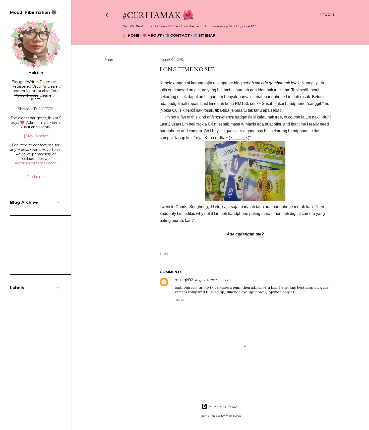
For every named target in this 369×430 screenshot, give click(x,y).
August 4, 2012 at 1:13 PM (213, 280)
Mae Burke (233, 415)
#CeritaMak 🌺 (158, 15)
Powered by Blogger (224, 406)
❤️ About (152, 35)
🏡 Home (130, 35)
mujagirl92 (184, 280)
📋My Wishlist (36, 136)
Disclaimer (36, 176)
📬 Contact (177, 35)
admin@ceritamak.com (35, 163)
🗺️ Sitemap (204, 35)
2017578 (46, 109)
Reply (179, 299)
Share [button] (109, 59)
